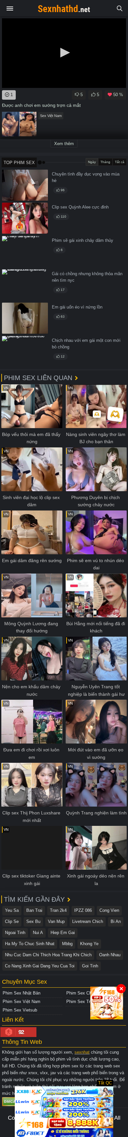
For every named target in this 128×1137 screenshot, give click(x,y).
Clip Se (12, 921)
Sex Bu (33, 921)
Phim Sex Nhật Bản (21, 993)
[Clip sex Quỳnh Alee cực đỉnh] (25, 218)
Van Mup (56, 921)
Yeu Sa (12, 910)
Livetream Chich (87, 921)
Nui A (38, 932)
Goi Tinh (90, 965)
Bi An (116, 921)
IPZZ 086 (83, 910)
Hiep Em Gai (63, 932)
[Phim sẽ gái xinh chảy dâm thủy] (25, 251)
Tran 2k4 (58, 910)
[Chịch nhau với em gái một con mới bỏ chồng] (25, 351)
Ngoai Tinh (15, 932)
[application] (64, 53)
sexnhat (82, 1052)
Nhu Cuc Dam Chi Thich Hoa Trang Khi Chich (48, 954)
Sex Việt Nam (51, 116)
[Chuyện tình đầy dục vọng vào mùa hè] (25, 185)
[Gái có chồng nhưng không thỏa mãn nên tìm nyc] (25, 284)
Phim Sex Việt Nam (21, 1001)
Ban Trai (34, 910)
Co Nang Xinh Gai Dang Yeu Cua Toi (40, 965)
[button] (64, 52)
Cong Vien (109, 910)
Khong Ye (89, 943)
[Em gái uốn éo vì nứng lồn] (25, 318)
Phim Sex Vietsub (20, 1010)
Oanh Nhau (109, 954)
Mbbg (67, 943)
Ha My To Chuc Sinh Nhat (29, 943)
